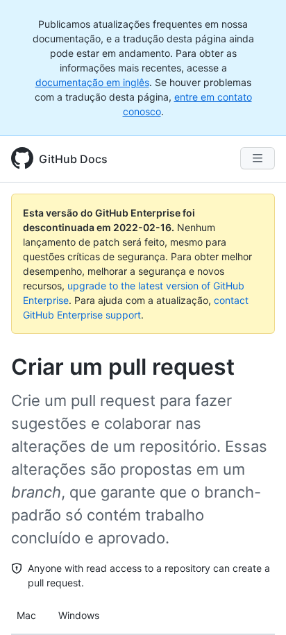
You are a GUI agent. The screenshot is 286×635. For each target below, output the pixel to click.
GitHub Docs (73, 159)
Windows (78, 615)
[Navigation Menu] (257, 158)
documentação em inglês (92, 82)
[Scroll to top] (255, 604)
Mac (26, 615)
